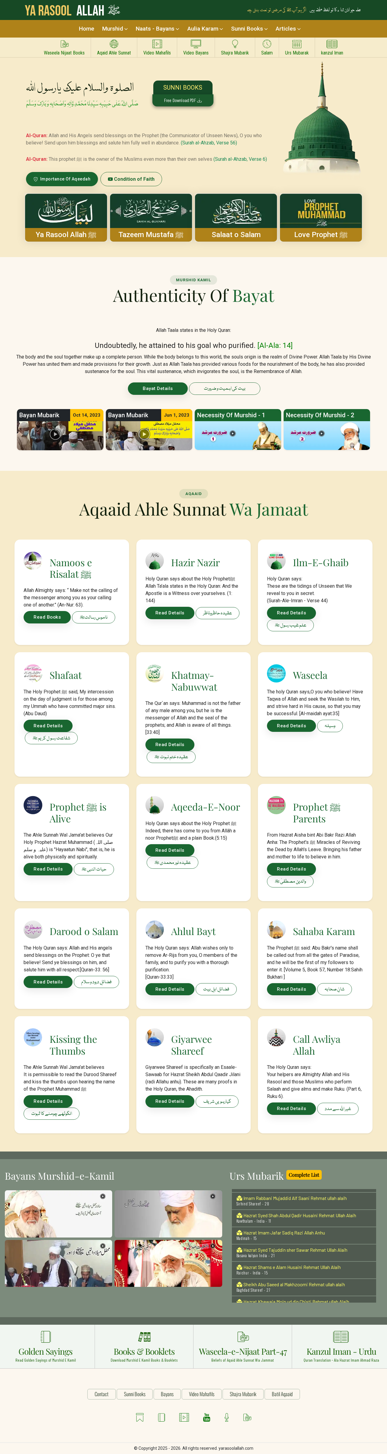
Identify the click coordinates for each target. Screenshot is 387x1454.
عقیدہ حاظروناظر (217, 613)
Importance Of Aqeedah (64, 179)
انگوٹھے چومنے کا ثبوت (51, 1114)
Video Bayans (196, 53)
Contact (102, 1394)
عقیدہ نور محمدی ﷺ (172, 863)
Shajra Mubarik (235, 53)
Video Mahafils (157, 53)
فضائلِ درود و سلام (96, 982)
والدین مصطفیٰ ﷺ (290, 881)
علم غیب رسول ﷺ (290, 625)
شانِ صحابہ (334, 989)
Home (86, 28)
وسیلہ (330, 726)
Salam (267, 53)
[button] (238, 435)
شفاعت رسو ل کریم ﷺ (51, 738)
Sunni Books (247, 28)
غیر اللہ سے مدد (338, 1109)
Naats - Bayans (155, 28)
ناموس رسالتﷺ (94, 617)
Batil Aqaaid (282, 1394)
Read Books (47, 617)
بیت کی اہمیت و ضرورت (225, 388)
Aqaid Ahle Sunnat (114, 53)
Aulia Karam (202, 28)
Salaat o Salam (236, 234)
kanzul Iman (332, 53)
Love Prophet (321, 234)
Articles (286, 28)
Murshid (112, 28)
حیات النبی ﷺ (93, 869)
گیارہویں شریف (217, 1101)
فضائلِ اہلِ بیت (216, 989)
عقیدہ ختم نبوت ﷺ (171, 757)
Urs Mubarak (297, 53)
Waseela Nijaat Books (64, 53)
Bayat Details (158, 388)
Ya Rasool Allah (66, 234)
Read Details (169, 613)
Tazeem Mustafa (151, 234)
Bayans (167, 1394)
